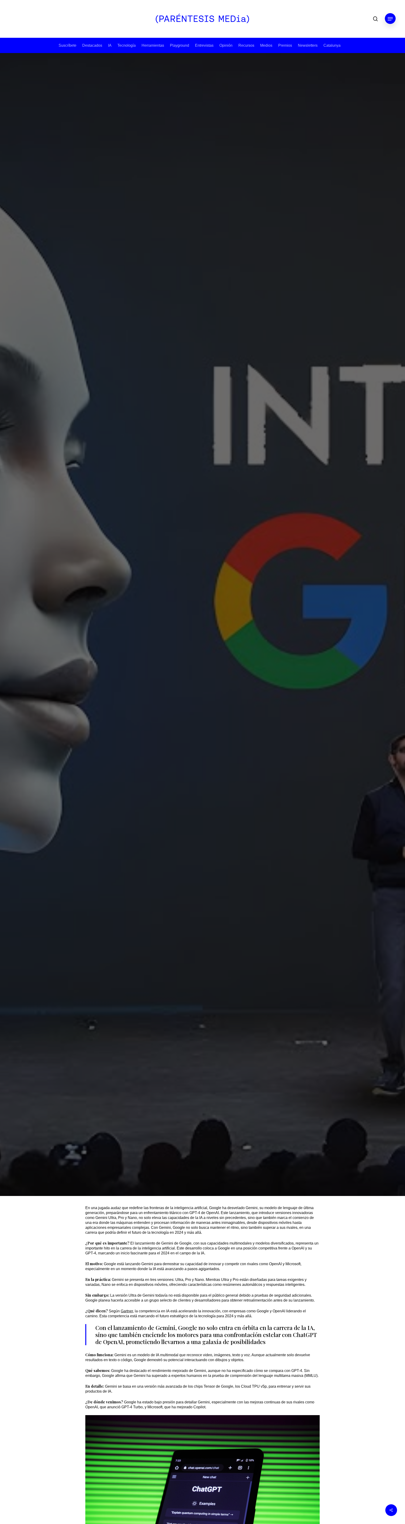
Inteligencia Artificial (215, 614)
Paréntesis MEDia (184, 714)
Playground (179, 45)
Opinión (225, 45)
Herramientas (153, 45)
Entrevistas (204, 45)
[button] (390, 18)
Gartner (127, 1311)
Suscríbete (67, 45)
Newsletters (308, 45)
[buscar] (375, 18)
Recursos (246, 45)
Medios (266, 45)
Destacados (92, 45)
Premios (285, 45)
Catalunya (332, 45)
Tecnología (126, 45)
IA (110, 45)
